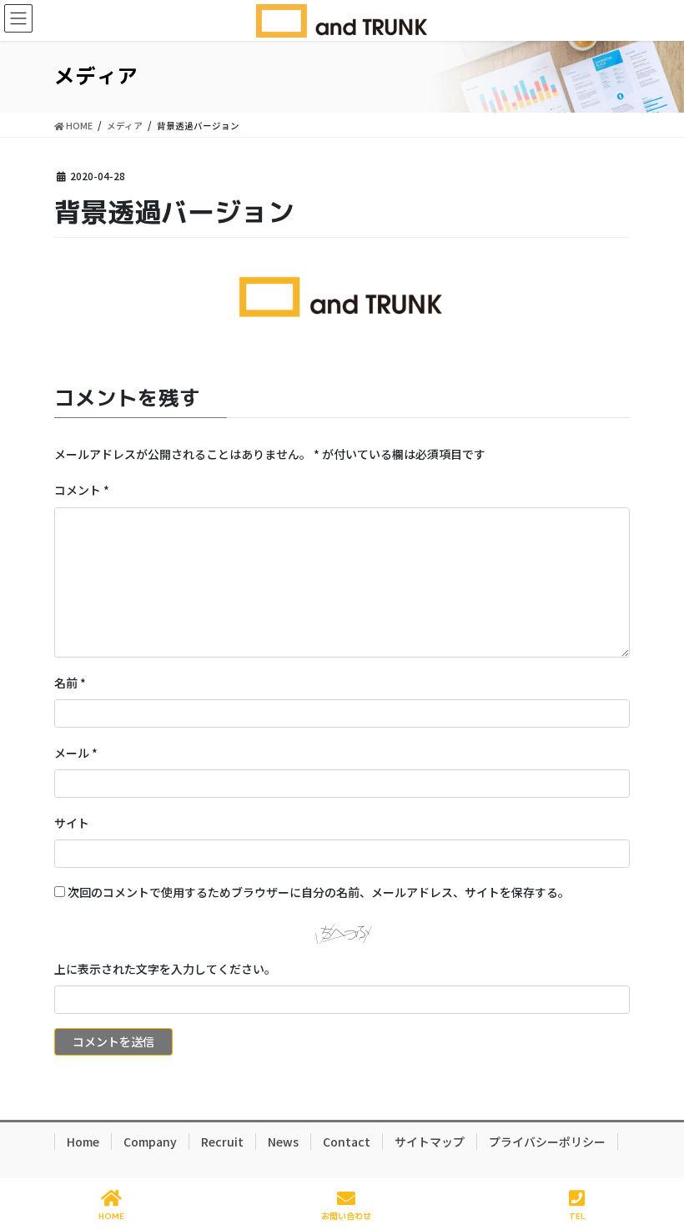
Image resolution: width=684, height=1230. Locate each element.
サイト (71, 822)
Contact (346, 1141)
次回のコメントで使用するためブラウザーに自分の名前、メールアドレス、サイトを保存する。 (319, 892)
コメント (81, 489)
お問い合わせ (346, 1216)
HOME (111, 1216)
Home (83, 1141)
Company (150, 1141)
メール (76, 752)
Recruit (222, 1141)
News (283, 1141)
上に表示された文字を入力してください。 (165, 968)
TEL (577, 1216)
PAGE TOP (656, 1154)
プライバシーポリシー (547, 1141)
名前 (70, 682)
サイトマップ (430, 1141)
